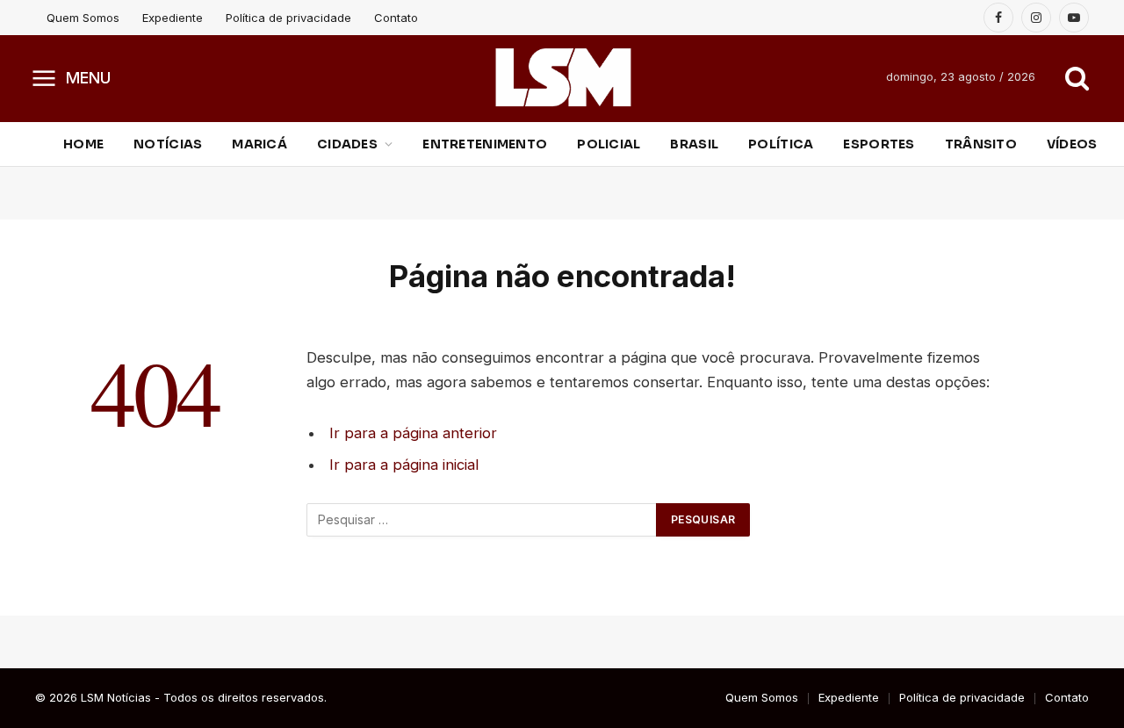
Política (780, 144)
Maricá (259, 144)
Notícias (167, 144)
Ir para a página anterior (413, 433)
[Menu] (44, 77)
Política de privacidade (288, 18)
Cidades (347, 144)
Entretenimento (484, 144)
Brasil (694, 144)
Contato (396, 18)
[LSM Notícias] (562, 77)
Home (83, 144)
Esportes (878, 144)
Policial (608, 144)
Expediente (172, 18)
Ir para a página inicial (404, 464)
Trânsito (981, 144)
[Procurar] (1075, 77)
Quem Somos (83, 18)
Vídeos (1072, 144)
